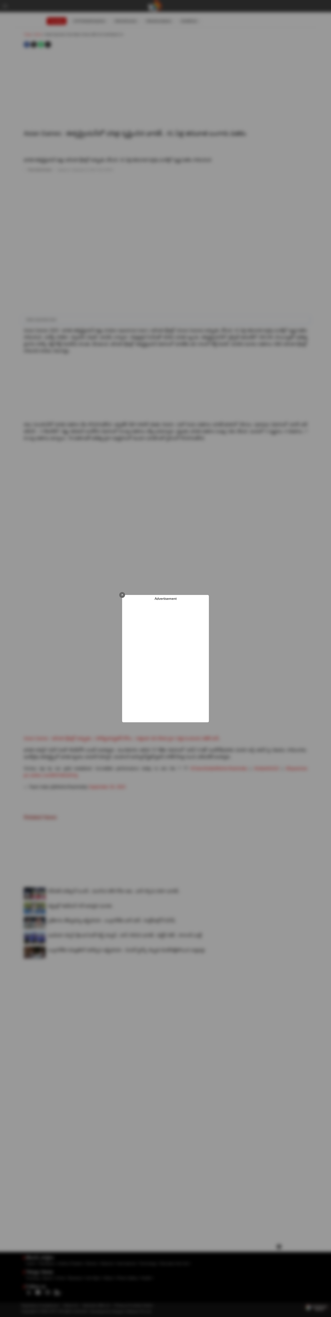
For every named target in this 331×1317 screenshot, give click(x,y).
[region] (165, 661)
